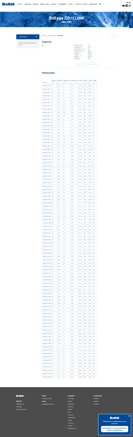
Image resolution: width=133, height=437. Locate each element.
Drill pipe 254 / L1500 (46, 269)
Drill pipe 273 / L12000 (47, 323)
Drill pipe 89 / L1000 (46, 119)
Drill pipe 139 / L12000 (47, 202)
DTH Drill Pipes (52, 35)
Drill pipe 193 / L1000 (46, 226)
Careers (70, 4)
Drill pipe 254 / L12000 (47, 283)
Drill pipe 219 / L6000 (46, 259)
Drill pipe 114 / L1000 (46, 169)
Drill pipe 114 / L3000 (46, 179)
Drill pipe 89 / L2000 (46, 125)
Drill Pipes (60, 35)
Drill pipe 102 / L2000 (46, 159)
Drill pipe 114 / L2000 (46, 176)
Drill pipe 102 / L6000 (46, 166)
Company (53, 4)
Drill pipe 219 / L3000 (46, 256)
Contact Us (78, 4)
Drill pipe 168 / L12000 (47, 223)
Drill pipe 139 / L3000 (46, 196)
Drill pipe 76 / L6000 (46, 99)
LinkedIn (96, 401)
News (47, 4)
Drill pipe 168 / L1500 (46, 209)
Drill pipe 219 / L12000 (47, 263)
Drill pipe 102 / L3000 (46, 162)
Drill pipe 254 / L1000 (46, 266)
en (127, 3)
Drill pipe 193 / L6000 (46, 239)
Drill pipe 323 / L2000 (46, 353)
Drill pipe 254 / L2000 (46, 273)
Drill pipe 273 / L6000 (46, 320)
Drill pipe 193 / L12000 (47, 243)
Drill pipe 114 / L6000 (46, 182)
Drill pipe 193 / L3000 (46, 236)
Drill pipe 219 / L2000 (46, 253)
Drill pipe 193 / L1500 (46, 229)
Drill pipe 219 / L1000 (46, 246)
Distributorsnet (93, 4)
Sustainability (62, 4)
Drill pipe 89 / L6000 (46, 132)
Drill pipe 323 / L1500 (46, 350)
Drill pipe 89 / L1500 (46, 122)
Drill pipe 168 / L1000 (46, 206)
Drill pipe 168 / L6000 (46, 219)
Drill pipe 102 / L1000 (46, 152)
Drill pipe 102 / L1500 (46, 156)
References (36, 4)
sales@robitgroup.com (48, 404)
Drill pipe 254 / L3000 (46, 276)
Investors (84, 4)
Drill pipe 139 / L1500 (46, 189)
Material (42, 4)
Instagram (96, 404)
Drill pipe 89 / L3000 (46, 129)
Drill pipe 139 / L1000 (46, 186)
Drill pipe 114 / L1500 (46, 172)
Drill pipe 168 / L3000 (46, 216)
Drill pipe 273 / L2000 (46, 313)
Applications (27, 4)
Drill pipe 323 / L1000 (46, 346)
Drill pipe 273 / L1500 (46, 310)
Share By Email (92, 64)
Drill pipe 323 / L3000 (46, 356)
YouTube (96, 398)
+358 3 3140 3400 (46, 398)
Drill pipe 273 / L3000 (46, 316)
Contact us (80, 64)
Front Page (71, 398)
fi (130, 3)
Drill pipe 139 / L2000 (46, 192)
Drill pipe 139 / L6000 (46, 199)
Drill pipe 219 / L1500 (46, 249)
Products (19, 4)
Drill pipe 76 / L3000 (46, 95)
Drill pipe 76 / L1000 (46, 85)
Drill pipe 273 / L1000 (46, 306)
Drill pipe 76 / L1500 (46, 89)
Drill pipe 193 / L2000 (46, 233)
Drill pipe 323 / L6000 (46, 360)
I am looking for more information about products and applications (114, 429)
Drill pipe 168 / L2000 (46, 212)
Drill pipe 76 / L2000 (46, 92)
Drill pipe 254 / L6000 (46, 279)
